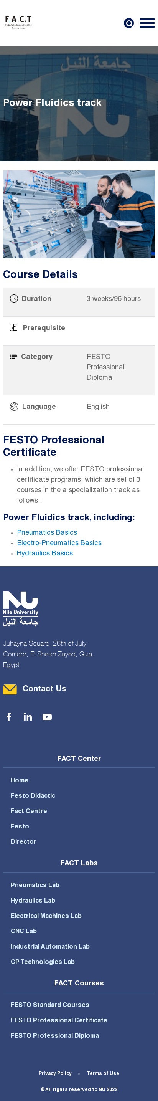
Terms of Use (103, 1073)
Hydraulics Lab (33, 901)
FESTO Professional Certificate (59, 1021)
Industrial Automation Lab (50, 947)
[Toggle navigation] (147, 23)
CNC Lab (24, 932)
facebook (9, 717)
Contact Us (44, 690)
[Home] (18, 23)
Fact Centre (29, 812)
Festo (20, 827)
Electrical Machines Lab (46, 917)
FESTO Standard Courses (50, 1006)
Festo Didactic (33, 797)
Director (23, 843)
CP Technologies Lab (43, 963)
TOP (139, 1087)
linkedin (28, 717)
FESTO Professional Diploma (55, 1036)
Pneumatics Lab (35, 886)
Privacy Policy (55, 1073)
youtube (47, 717)
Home (19, 781)
